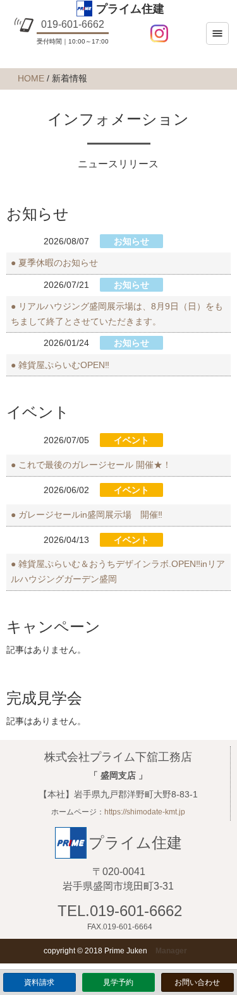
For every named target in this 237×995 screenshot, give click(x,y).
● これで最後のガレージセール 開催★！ (91, 465)
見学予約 (118, 982)
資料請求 (39, 982)
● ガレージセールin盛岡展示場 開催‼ (86, 514)
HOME (31, 78)
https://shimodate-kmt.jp (144, 811)
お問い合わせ (197, 982)
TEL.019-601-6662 (120, 910)
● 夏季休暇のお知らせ (54, 263)
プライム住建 (129, 9)
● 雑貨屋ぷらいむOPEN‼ (60, 365)
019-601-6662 (72, 24)
